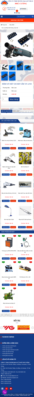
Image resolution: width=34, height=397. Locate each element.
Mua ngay (13, 148)
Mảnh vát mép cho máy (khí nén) (8, 167)
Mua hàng (14, 99)
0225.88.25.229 (11, 7)
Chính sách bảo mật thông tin (9, 346)
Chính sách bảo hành (7, 347)
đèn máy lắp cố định (9, 219)
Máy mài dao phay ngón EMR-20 (9, 277)
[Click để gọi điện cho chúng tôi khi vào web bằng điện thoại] (5, 392)
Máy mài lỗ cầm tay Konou (25, 219)
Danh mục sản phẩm (17, 20)
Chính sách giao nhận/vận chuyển (10, 349)
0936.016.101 (11, 9)
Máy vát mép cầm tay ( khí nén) (9, 193)
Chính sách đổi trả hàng (8, 351)
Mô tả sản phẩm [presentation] (7, 111)
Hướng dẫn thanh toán (7, 353)
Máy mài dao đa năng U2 (9, 303)
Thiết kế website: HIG (25, 395)
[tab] (6, 111)
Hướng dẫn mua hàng (7, 355)
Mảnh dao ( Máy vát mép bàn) (25, 140)
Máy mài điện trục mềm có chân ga (25, 251)
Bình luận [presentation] (16, 111)
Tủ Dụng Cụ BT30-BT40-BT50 (9, 250)
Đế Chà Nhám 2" (25, 166)
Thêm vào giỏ (6, 148)
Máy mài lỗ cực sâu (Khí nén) (25, 193)
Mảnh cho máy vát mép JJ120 (9, 140)
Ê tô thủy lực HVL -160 (25, 277)
